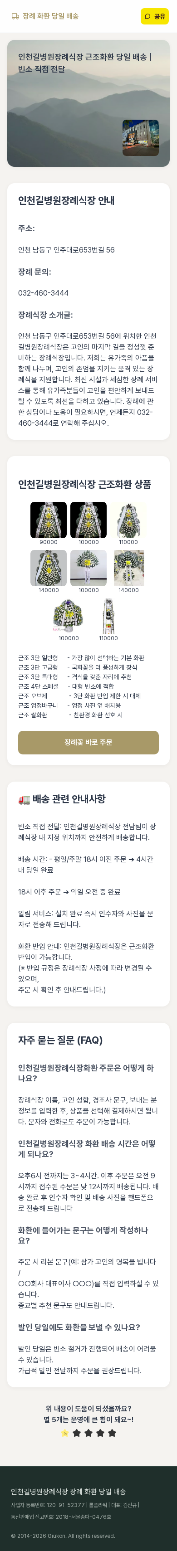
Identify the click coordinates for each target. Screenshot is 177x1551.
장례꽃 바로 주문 (88, 742)
